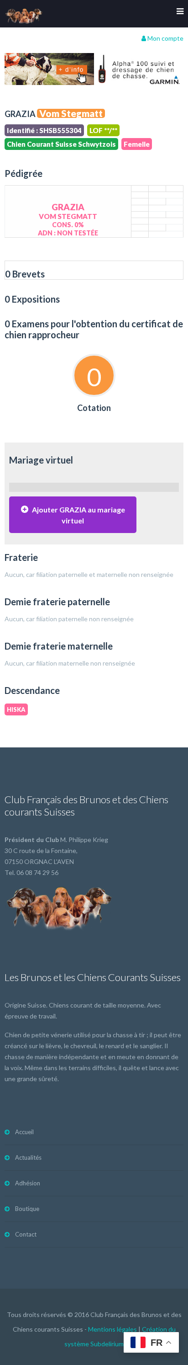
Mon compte (164, 38)
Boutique (27, 1208)
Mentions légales (112, 1329)
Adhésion (27, 1183)
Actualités (28, 1157)
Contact (26, 1234)
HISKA (16, 709)
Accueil (24, 1132)
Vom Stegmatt (71, 113)
